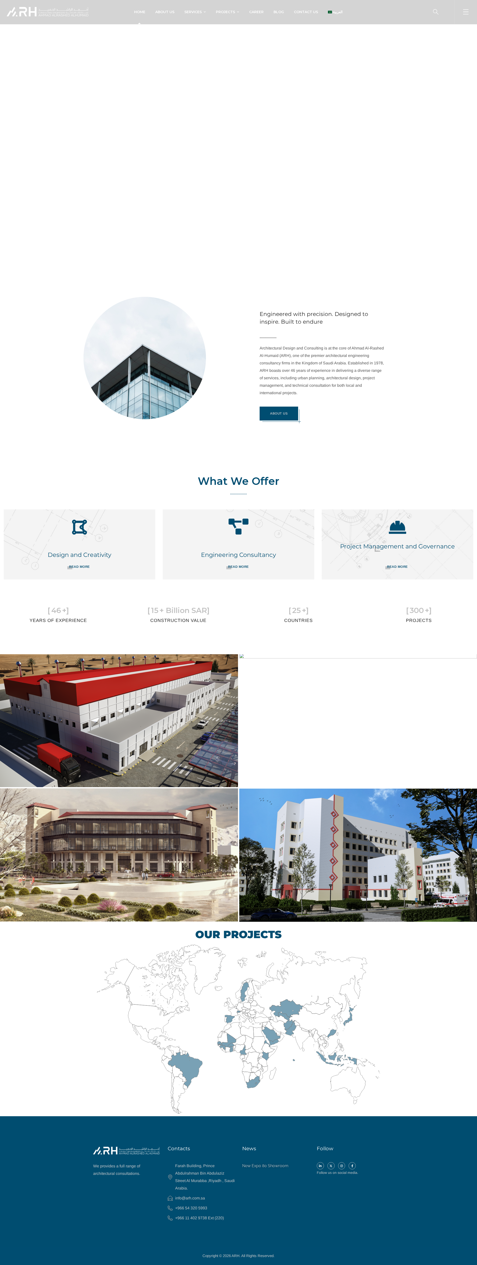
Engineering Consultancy (238, 554)
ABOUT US (164, 12)
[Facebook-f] (352, 1165)
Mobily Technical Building (289, 780)
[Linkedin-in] (320, 1165)
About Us (279, 413)
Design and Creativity (79, 554)
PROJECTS (225, 12)
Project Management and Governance (397, 546)
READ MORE (79, 567)
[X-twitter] (331, 1165)
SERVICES (193, 12)
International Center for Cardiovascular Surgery (82, 914)
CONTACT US (306, 12)
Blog (279, 12)
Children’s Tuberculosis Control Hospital (311, 914)
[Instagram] (341, 1165)
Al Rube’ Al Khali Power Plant (55, 780)
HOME (139, 12)
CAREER (256, 12)
